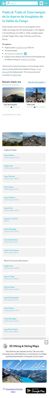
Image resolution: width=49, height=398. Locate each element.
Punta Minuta (20, 47)
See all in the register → (37, 82)
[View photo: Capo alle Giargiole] (13, 94)
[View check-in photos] (25, 53)
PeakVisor (3, 3)
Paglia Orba (16, 75)
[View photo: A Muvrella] (36, 94)
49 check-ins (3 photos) (14, 53)
